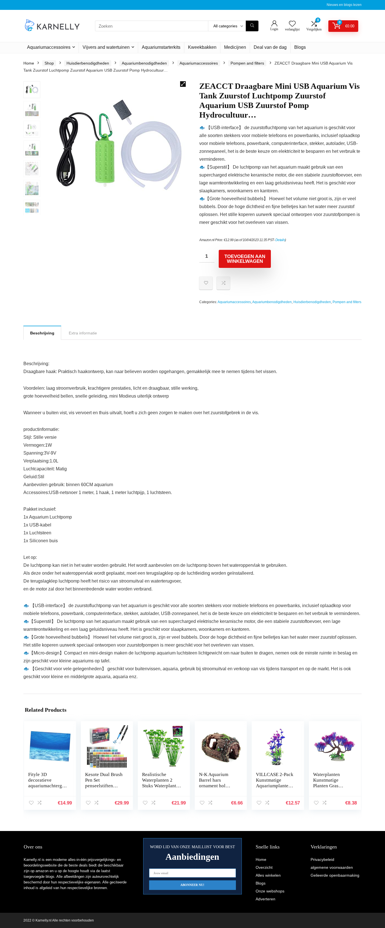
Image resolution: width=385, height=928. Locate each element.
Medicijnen (235, 47)
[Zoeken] (252, 26)
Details (280, 240)
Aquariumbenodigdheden (144, 63)
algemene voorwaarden (332, 867)
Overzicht (264, 867)
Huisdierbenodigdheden (88, 63)
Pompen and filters (247, 63)
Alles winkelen (268, 875)
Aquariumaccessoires (48, 47)
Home (28, 63)
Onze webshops (270, 891)
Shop (49, 63)
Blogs (300, 47)
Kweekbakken (202, 47)
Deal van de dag (270, 47)
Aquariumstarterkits (161, 47)
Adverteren (265, 899)
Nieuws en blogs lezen (344, 5)
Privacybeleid (322, 859)
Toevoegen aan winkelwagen (244, 259)
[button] (183, 84)
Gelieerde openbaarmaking (335, 875)
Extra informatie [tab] (83, 333)
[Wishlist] (292, 24)
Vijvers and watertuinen (106, 47)
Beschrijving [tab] (42, 333)
